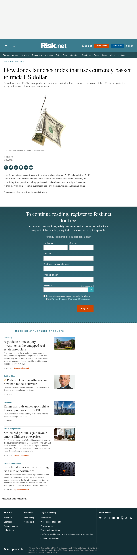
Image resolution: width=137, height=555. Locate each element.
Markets (25, 55)
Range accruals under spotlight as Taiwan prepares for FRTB (27, 408)
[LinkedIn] (16, 167)
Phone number (50, 274)
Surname (73, 243)
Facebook (109, 518)
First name (48, 243)
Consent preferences (50, 538)
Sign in (129, 46)
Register (85, 308)
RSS (130, 518)
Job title (47, 253)
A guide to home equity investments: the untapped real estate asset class (24, 345)
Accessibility (46, 518)
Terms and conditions (50, 530)
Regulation (37, 55)
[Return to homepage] (54, 47)
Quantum (74, 55)
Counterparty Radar (90, 55)
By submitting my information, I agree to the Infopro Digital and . (68, 297)
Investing (49, 55)
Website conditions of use (52, 522)
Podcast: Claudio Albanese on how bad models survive (26, 381)
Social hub (126, 518)
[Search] (14, 46)
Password (48, 285)
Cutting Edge (61, 55)
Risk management (11, 55)
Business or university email (56, 264)
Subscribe (118, 45)
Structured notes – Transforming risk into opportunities (26, 469)
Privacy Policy (58, 299)
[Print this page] (31, 167)
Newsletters (101, 45)
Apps (122, 518)
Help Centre (9, 530)
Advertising (29, 518)
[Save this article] (21, 167)
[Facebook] (11, 167)
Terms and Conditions (79, 299)
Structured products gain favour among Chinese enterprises (25, 434)
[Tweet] (6, 167)
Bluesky (117, 518)
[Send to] (26, 167)
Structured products (14, 62)
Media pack (29, 522)
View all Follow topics (100, 518)
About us (8, 518)
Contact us (8, 522)
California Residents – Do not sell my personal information (67, 534)
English (89, 46)
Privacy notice (47, 526)
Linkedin (105, 518)
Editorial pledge (11, 526)
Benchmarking (108, 55)
